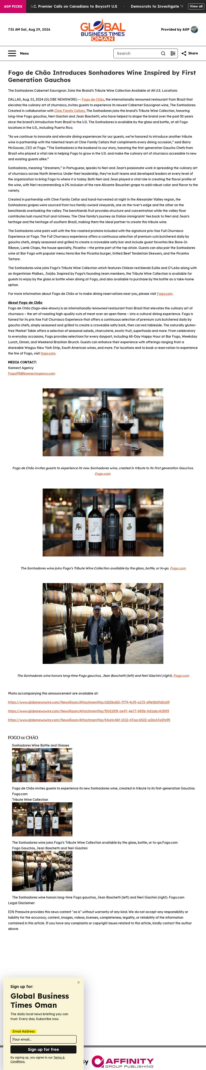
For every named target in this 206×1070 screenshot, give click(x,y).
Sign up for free (43, 1049)
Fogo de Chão (93, 99)
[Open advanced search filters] (173, 53)
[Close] (78, 982)
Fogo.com (164, 294)
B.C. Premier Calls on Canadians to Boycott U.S (73, 6)
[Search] (163, 53)
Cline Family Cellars (69, 111)
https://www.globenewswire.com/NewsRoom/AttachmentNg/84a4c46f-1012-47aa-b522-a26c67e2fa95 (89, 720)
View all (196, 6)
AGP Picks (13, 6)
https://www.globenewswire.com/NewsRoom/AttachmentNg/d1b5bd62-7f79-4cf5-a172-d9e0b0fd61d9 (88, 702)
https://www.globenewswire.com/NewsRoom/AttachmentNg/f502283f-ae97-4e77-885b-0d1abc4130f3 (88, 711)
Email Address (23, 1031)
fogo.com (48, 353)
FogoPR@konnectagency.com (31, 373)
